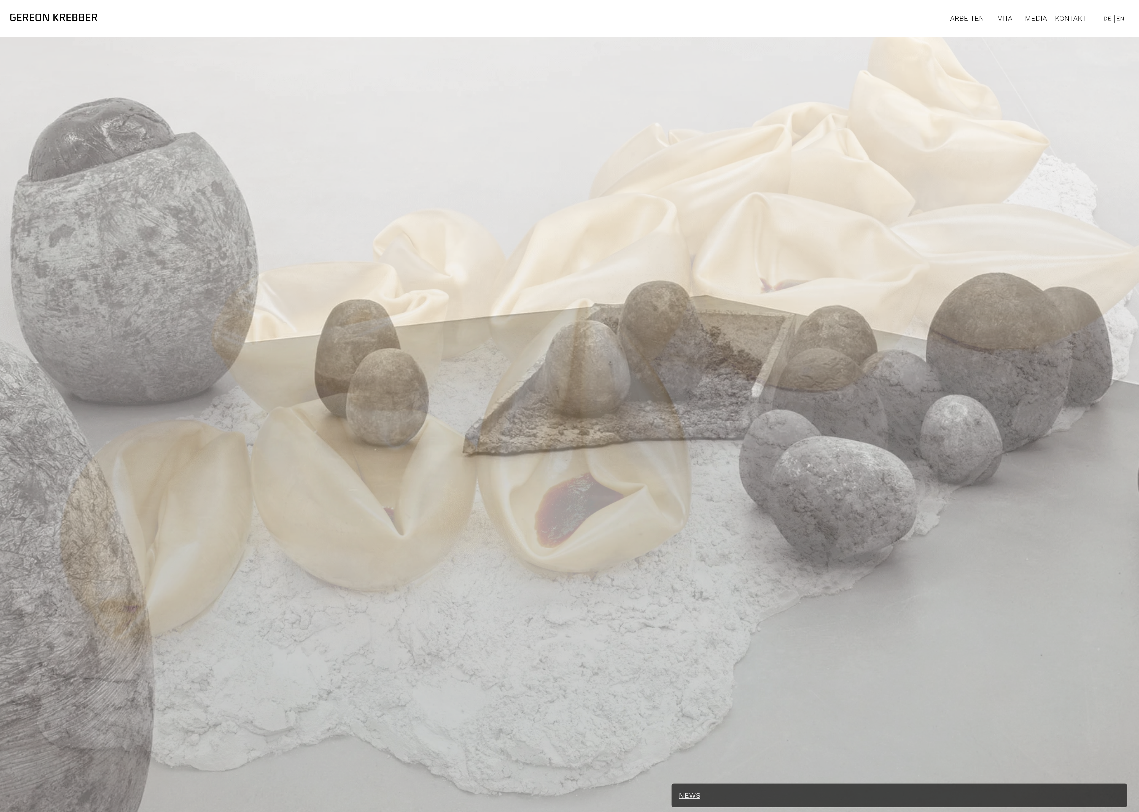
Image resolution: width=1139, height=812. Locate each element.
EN (1120, 18)
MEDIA (1036, 18)
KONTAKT (1070, 18)
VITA (1005, 18)
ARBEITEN (967, 18)
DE (1107, 18)
